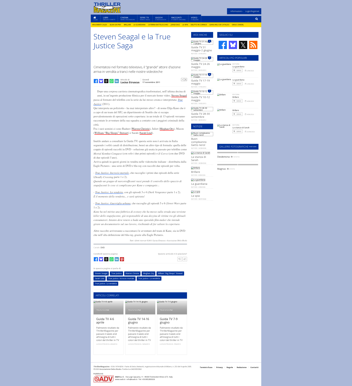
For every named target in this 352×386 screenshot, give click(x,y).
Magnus (221, 168)
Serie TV (145, 18)
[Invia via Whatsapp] (111, 81)
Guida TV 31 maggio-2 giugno (201, 48)
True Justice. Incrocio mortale (112, 172)
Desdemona (223, 156)
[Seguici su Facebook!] (222, 45)
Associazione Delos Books (110, 369)
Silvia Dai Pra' (115, 24)
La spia (185, 24)
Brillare (127, 24)
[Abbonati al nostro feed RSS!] (253, 45)
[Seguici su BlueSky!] (233, 45)
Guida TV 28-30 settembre (200, 115)
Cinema (127, 18)
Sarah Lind (146, 133)
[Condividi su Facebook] (96, 81)
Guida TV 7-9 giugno (169, 320)
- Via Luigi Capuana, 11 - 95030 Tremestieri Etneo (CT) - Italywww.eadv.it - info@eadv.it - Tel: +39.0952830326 (144, 378)
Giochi (160, 18)
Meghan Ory (167, 128)
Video (195, 18)
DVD (103, 247)
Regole (230, 367)
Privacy (219, 367)
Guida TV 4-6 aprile (105, 320)
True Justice (116, 273)
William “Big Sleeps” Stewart (111, 133)
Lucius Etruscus (129, 82)
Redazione (242, 367)
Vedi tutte (252, 146)
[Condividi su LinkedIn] (116, 81)
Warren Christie (141, 128)
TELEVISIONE (102, 310)
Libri (109, 18)
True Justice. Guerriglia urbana (112, 203)
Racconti (178, 18)
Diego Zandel (238, 24)
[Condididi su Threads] (106, 81)
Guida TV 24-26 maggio (200, 65)
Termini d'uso (206, 367)
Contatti (254, 367)
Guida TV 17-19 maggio (200, 82)
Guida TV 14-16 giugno (138, 320)
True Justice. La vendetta (109, 192)
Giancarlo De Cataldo (219, 24)
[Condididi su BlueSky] (101, 81)
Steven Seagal (179, 95)
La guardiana (139, 24)
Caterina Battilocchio (158, 24)
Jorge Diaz (175, 24)
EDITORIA (235, 64)
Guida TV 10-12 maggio (200, 98)
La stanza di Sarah (198, 158)
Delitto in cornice (199, 24)
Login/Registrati (252, 11)
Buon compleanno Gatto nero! (199, 142)
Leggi (238, 70)
